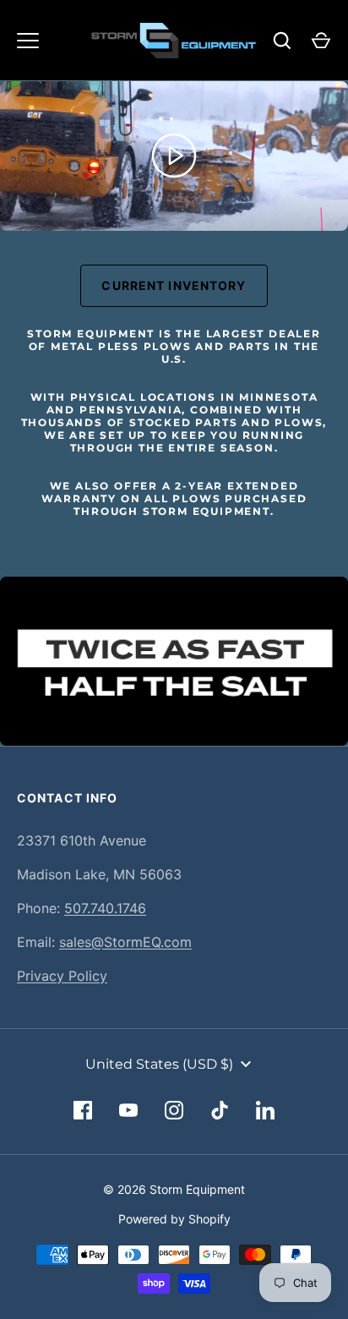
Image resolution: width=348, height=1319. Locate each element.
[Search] (282, 40)
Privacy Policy (62, 975)
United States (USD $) (159, 1064)
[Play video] (174, 155)
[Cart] (321, 40)
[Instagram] (174, 1110)
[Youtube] (128, 1110)
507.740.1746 (105, 908)
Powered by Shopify (174, 1219)
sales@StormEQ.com (125, 941)
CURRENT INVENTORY (173, 285)
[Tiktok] (219, 1110)
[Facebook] (82, 1110)
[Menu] (27, 40)
